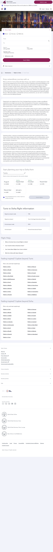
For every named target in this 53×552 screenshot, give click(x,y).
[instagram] (15, 404)
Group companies (5, 369)
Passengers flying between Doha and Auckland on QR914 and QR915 (20, 5)
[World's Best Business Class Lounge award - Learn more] (4, 427)
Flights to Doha (17, 72)
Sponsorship (4, 357)
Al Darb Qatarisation (5, 359)
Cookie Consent (5, 445)
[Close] (1, 2)
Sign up (47, 9)
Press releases (4, 355)
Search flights (39, 197)
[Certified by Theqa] (7, 391)
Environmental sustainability (7, 364)
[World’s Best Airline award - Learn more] (4, 414)
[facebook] (3, 404)
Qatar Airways (4, 348)
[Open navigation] (51, 9)
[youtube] (12, 404)
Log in (43, 9)
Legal (11, 443)
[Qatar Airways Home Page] (2, 9)
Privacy (15, 443)
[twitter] (6, 404)
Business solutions (5, 373)
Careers (2, 353)
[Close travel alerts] (50, 5)
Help (2, 383)
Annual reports (4, 361)
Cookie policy (5, 443)
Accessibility (21, 443)
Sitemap (42, 443)
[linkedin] (9, 404)
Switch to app (43, 2)
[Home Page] (2, 73)
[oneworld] (5, 9)
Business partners (5, 378)
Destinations (8, 72)
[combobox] (13, 173)
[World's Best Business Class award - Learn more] (4, 420)
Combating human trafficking (32, 443)
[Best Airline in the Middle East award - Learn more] (4, 433)
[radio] (8, 182)
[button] (27, 242)
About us (3, 351)
